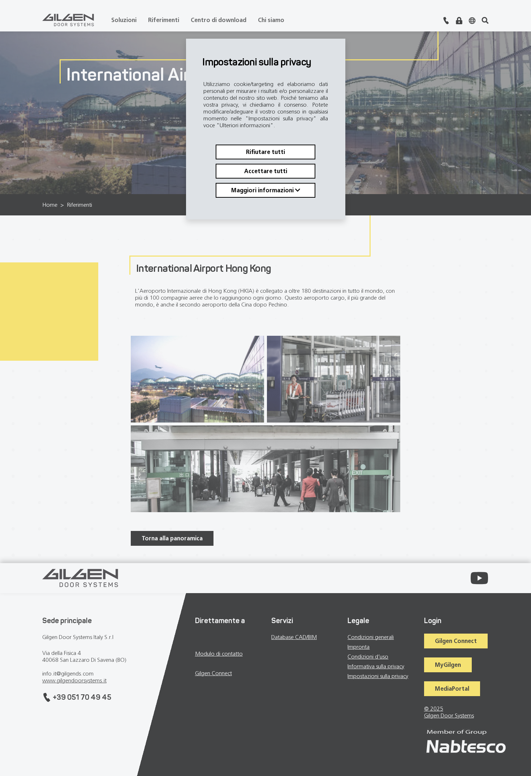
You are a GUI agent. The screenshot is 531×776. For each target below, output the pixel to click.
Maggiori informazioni (263, 190)
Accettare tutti (265, 171)
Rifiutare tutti (265, 152)
